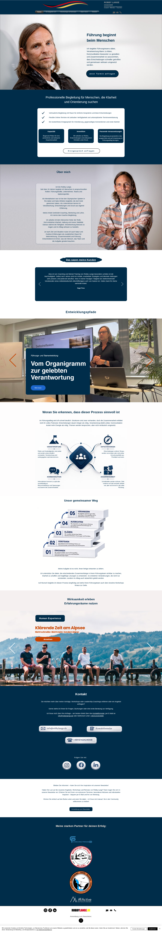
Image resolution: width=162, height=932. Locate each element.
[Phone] (120, 12)
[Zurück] (40, 284)
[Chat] (114, 12)
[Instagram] (45, 910)
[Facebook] (50, 910)
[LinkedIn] (55, 910)
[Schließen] (160, 928)
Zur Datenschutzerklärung (44, 930)
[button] (51, 12)
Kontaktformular (98, 713)
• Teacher (118, 7)
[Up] (81, 920)
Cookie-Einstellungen (138, 929)
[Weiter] (122, 284)
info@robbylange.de (65, 716)
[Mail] (117, 12)
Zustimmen (152, 929)
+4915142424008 (97, 716)
